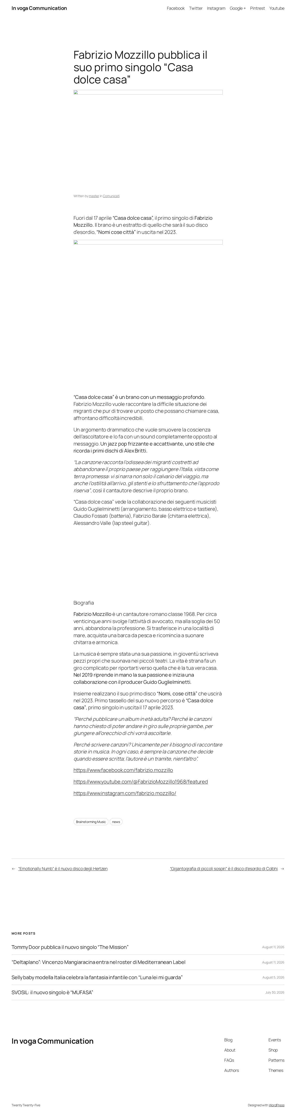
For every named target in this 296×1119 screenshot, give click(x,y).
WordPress (276, 1105)
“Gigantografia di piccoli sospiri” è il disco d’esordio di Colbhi (224, 868)
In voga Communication (39, 8)
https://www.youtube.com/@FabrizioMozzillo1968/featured (141, 781)
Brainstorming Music (91, 821)
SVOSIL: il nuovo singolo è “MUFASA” (52, 992)
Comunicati (111, 196)
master (94, 196)
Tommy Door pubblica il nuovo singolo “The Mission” (70, 947)
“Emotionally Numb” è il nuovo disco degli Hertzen (63, 868)
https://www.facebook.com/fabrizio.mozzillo (123, 770)
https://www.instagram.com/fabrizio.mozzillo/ (125, 793)
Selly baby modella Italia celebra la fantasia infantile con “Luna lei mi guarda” (97, 977)
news (116, 821)
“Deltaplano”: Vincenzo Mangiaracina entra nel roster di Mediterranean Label (98, 962)
